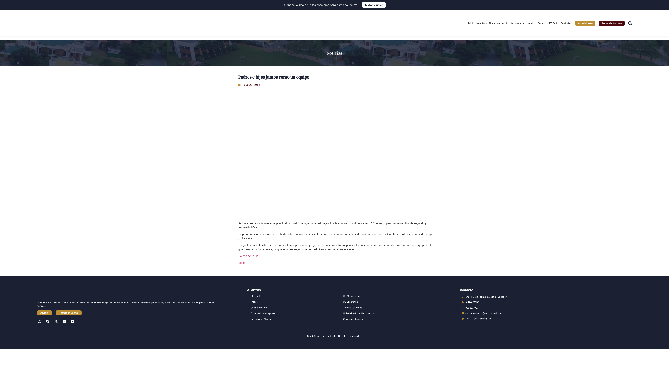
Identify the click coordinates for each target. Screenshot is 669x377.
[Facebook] (47, 321)
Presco (541, 23)
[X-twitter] (56, 321)
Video (241, 262)
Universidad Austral (353, 319)
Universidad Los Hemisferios (358, 313)
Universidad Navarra (261, 319)
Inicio (471, 23)
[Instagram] (39, 321)
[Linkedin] (72, 321)
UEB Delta (553, 23)
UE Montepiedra (351, 296)
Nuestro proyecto (498, 23)
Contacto (566, 23)
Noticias (531, 23)
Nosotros (481, 23)
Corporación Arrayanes (263, 313)
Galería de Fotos (248, 256)
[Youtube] (64, 321)
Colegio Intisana (259, 307)
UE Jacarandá (350, 302)
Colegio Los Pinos (352, 307)
